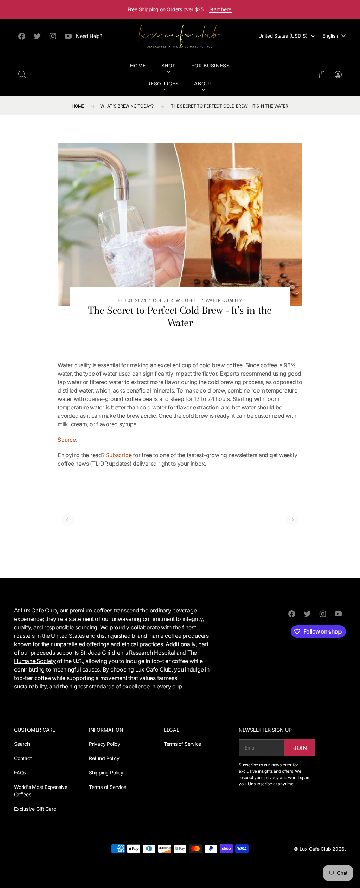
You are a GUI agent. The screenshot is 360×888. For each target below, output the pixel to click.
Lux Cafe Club (315, 849)
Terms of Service (107, 787)
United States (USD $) (283, 36)
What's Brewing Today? (127, 106)
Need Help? (89, 36)
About (203, 83)
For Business (210, 66)
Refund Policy (104, 758)
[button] (22, 74)
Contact (23, 758)
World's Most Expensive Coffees (41, 790)
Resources (163, 83)
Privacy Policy (104, 744)
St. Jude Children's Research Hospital (127, 652)
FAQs (20, 773)
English (330, 36)
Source (67, 439)
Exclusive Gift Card (35, 809)
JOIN (300, 747)
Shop (168, 66)
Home (138, 66)
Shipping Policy (106, 773)
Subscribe (118, 455)
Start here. (221, 9)
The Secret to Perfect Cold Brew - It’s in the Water (229, 106)
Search (22, 744)
